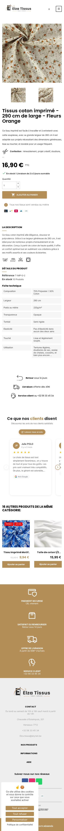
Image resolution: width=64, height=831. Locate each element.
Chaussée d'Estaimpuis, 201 (30, 719)
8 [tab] (42, 574)
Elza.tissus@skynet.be (30, 736)
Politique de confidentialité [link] (20, 824)
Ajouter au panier (24, 195)
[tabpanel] (16, 546)
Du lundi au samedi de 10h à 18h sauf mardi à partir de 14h (31, 712)
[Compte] (40, 10)
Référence (8, 275)
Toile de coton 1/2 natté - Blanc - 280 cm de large (48, 552)
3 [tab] (27, 574)
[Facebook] (25, 781)
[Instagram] (32, 781)
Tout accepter (20, 807)
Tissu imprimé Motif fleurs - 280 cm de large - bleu (16, 552)
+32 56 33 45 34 (30, 730)
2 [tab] (24, 574)
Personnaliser (19, 819)
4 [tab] (30, 574)
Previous (2, 95)
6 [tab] (36, 574)
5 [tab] (33, 574)
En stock (7, 279)
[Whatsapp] (39, 781)
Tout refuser (20, 813)
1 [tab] (21, 574)
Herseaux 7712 (30, 725)
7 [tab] (39, 574)
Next (59, 95)
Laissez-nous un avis (33, 432)
